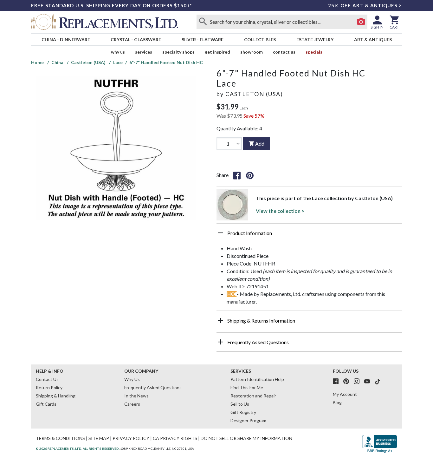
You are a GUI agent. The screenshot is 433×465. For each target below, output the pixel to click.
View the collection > (280, 211)
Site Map (98, 438)
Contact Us (284, 52)
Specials (314, 52)
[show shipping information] (221, 320)
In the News (136, 395)
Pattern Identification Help (257, 379)
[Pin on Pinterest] (249, 175)
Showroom (251, 52)
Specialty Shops (178, 52)
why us (118, 52)
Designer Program (248, 420)
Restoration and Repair (253, 395)
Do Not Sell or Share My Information (246, 438)
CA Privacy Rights (175, 438)
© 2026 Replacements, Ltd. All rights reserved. (78, 448)
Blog (337, 402)
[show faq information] (221, 342)
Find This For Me (246, 387)
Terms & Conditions (60, 438)
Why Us (132, 379)
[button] (309, 235)
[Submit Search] (203, 22)
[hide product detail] (221, 233)
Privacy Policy (131, 438)
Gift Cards (46, 404)
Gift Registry (243, 412)
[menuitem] (65, 39)
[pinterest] (348, 381)
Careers (132, 404)
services (143, 52)
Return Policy (49, 387)
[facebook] (337, 381)
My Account (345, 394)
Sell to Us (239, 404)
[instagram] (358, 381)
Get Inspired (217, 52)
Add (259, 144)
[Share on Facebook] (236, 175)
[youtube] (369, 381)
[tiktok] (377, 381)
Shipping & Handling (55, 395)
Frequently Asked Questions (153, 387)
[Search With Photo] (361, 22)
